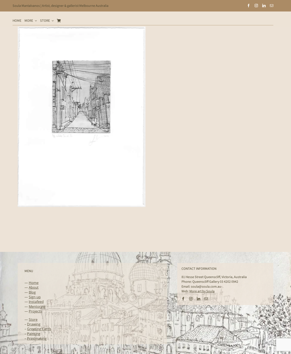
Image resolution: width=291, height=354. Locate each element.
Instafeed (36, 301)
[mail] (271, 5)
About (34, 287)
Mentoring (37, 306)
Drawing (33, 324)
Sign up (35, 297)
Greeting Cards (39, 329)
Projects (35, 311)
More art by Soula (202, 291)
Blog (32, 292)
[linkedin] (264, 5)
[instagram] (256, 5)
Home (34, 282)
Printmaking (37, 338)
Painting (33, 333)
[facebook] (248, 5)
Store (33, 319)
